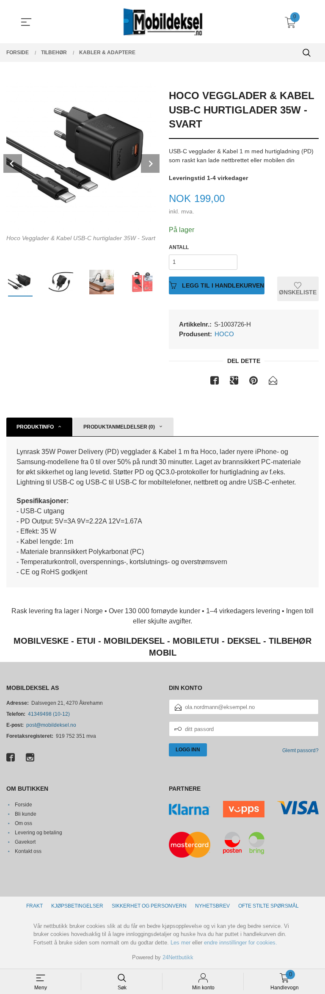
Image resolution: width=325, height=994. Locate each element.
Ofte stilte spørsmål (268, 906)
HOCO (224, 334)
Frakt (34, 906)
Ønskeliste (298, 292)
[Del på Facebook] (214, 382)
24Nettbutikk (177, 957)
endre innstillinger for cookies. (240, 942)
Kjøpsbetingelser (77, 906)
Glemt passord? (300, 750)
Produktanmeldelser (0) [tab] (119, 427)
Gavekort (25, 842)
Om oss (23, 823)
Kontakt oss (28, 851)
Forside (23, 805)
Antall (179, 247)
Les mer (180, 942)
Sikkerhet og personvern (149, 906)
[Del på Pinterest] (253, 382)
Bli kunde (25, 814)
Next (150, 163)
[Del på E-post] (273, 382)
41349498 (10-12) (49, 714)
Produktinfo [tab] (35, 427)
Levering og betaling (38, 833)
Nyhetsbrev (212, 906)
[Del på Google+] (234, 382)
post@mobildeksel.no (51, 725)
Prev (12, 163)
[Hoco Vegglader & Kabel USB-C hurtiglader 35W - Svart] (81, 155)
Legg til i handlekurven (222, 285)
